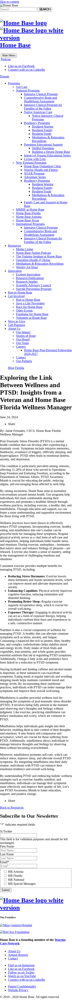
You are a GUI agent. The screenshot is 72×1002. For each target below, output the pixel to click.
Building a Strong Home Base (51, 152)
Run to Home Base (20, 292)
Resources (14, 245)
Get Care (21, 87)
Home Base (15, 45)
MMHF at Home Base (30, 209)
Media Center (24, 249)
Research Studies (27, 281)
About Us (14, 328)
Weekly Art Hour (27, 267)
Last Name (7, 854)
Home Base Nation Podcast (33, 253)
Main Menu (8, 55)
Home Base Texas (27, 220)
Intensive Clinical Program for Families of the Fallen (43, 106)
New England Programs (31, 162)
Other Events (24, 310)
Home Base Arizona (29, 216)
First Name (7, 846)
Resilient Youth (41, 133)
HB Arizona (15, 871)
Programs (14, 83)
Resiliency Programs (37, 123)
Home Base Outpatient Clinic (42, 166)
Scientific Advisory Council (33, 285)
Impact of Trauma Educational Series (47, 155)
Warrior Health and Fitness (41, 170)
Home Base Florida (28, 213)
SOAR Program (34, 173)
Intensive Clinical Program (41, 94)
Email (4, 862)
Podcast (6, 59)
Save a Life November (30, 303)
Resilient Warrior (42, 126)
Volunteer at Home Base (31, 317)
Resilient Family (42, 130)
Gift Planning (16, 325)
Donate (4, 76)
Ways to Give (16, 321)
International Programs (30, 224)
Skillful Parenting (43, 148)
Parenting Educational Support (43, 144)
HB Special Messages (22, 883)
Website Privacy (18, 990)
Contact (21, 357)
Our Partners (24, 361)
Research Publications (30, 278)
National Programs (28, 90)
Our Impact (23, 332)
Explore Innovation (28, 274)
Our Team (22, 343)
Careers (21, 346)
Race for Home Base (29, 307)
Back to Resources (12, 807)
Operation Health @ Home (33, 260)
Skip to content (9, 1)
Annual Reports (18, 955)
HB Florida (15, 875)
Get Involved (16, 296)
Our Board (23, 339)
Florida (19, 368)
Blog (11, 368)
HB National (16, 879)
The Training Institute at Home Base (39, 256)
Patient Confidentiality (22, 986)
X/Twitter (6, 831)
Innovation (15, 271)
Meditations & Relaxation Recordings (40, 263)
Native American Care (38, 112)
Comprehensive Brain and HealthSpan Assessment (40, 99)
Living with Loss (35, 159)
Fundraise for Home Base (32, 314)
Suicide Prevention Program (33, 289)
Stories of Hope (26, 335)
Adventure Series (35, 177)
